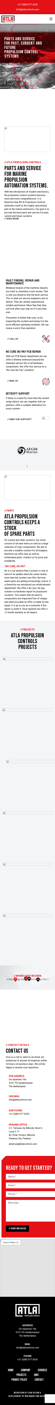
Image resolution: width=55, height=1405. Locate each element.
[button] (51, 19)
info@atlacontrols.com (20, 1099)
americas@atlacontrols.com (23, 1144)
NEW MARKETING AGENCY (36, 1396)
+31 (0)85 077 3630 (19, 1114)
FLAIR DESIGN (33, 1392)
